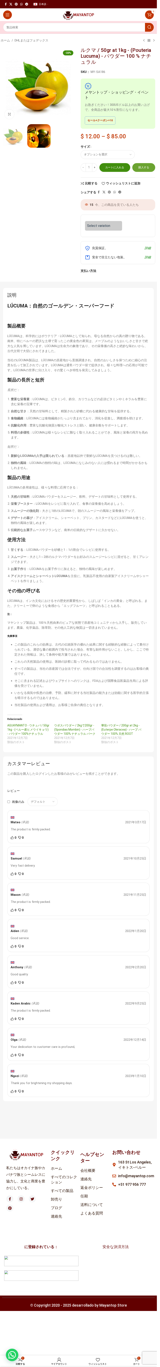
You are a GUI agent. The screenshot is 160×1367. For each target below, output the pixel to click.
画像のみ (18, 802)
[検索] (149, 27)
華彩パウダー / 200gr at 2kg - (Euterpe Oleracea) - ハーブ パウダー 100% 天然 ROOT (121, 729)
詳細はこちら (65, 1359)
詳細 (148, 248)
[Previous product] (143, 40)
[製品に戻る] (148, 40)
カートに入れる (114, 167)
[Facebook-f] (9, 1198)
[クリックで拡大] (9, 114)
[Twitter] (32, 1198)
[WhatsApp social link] (21, 4)
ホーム (5, 40)
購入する (143, 167)
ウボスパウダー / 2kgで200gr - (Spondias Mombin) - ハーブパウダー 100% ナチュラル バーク (74, 729)
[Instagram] (21, 1198)
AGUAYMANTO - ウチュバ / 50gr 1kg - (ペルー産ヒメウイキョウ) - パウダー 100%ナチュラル (28, 729)
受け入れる (89, 1359)
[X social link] (11, 4)
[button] (12, 1355)
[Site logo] (78, 14)
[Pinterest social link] (16, 4)
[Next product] (153, 40)
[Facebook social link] (5, 4)
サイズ (85, 147)
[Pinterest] (9, 1208)
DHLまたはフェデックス (31, 40)
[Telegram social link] (26, 4)
